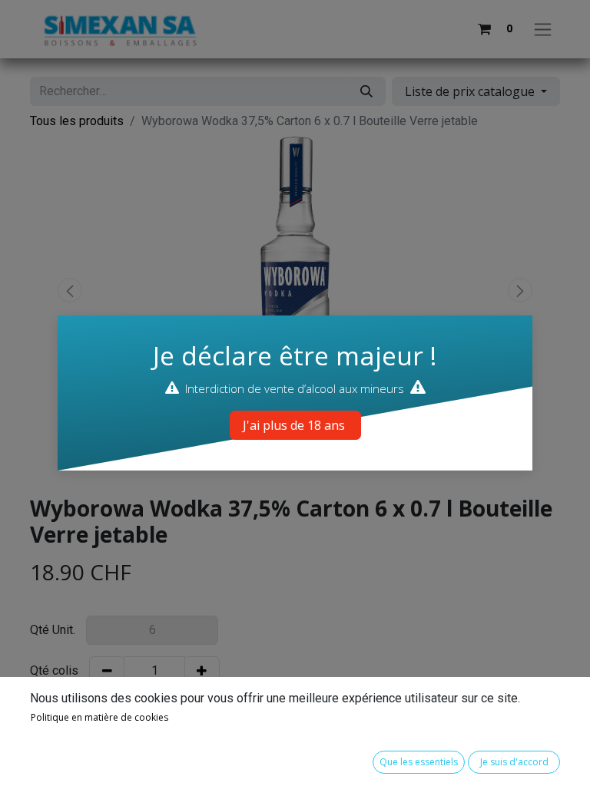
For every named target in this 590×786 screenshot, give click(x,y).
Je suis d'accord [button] (514, 761)
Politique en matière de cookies (99, 717)
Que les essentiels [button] (419, 761)
